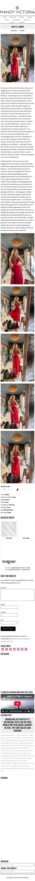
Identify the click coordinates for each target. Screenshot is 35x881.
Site (2, 620)
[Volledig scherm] (32, 711)
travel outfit (26, 569)
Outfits (23, 568)
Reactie (4, 588)
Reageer (22, 30)
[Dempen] (29, 711)
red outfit (18, 569)
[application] (17, 703)
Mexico (18, 568)
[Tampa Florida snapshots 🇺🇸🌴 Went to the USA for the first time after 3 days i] (28, 684)
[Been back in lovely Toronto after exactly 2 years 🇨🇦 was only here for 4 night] (17, 672)
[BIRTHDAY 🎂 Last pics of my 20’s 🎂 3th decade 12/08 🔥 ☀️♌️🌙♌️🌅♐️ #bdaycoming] (28, 672)
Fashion (13, 568)
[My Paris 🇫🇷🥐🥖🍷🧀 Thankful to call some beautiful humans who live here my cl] (6, 684)
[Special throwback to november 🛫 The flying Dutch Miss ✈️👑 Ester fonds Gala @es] (28, 661)
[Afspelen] (3, 711)
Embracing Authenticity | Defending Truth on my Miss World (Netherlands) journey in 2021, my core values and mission (17, 725)
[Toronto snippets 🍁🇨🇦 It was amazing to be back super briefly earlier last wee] (6, 672)
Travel (28, 568)
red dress (11, 569)
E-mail (3, 612)
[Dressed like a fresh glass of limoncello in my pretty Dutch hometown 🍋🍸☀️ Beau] (6, 661)
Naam (3, 604)
